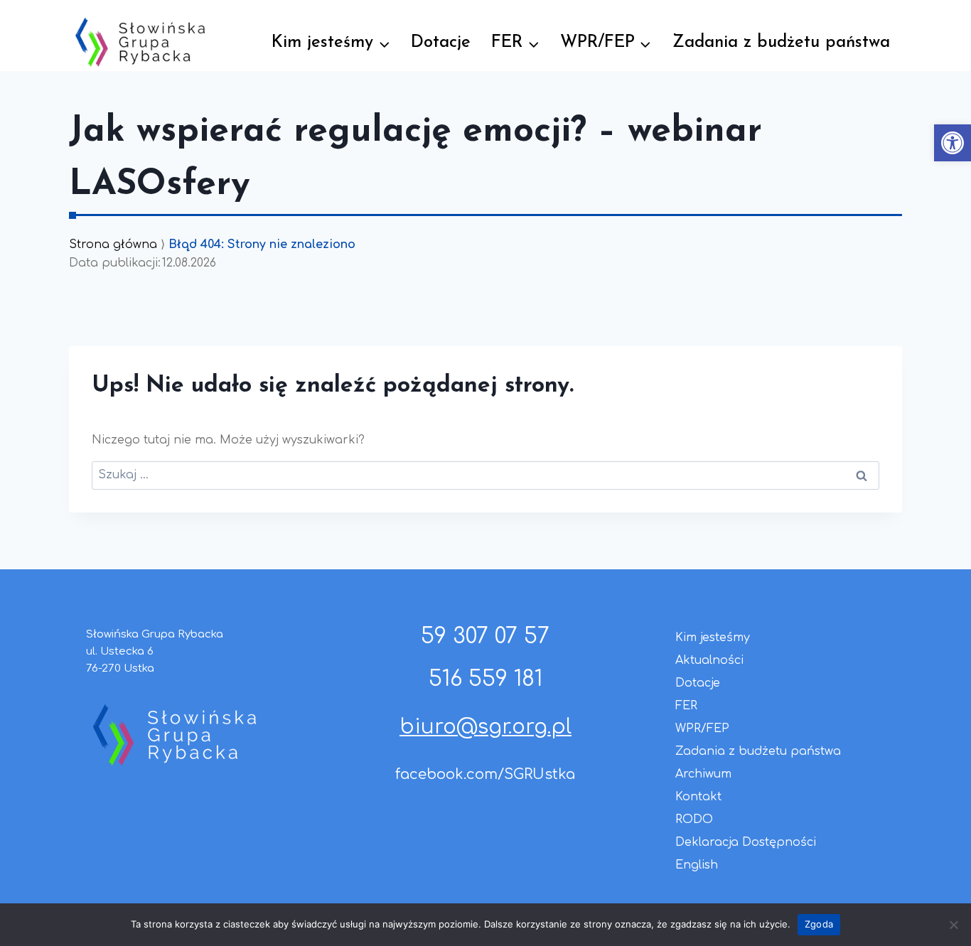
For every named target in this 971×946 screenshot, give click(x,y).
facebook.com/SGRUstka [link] (485, 774)
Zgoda (819, 924)
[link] (952, 142)
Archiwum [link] (703, 774)
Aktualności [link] (709, 660)
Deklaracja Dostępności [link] (745, 842)
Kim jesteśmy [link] (712, 637)
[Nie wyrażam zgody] (953, 925)
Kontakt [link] (698, 796)
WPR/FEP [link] (702, 728)
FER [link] (686, 705)
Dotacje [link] (441, 42)
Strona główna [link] (113, 244)
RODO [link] (694, 819)
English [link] (696, 865)
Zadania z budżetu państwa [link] (781, 42)
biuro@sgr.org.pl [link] (485, 727)
